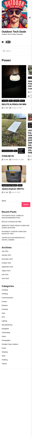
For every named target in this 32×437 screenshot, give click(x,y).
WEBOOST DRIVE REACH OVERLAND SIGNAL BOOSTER (15, 227)
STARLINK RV (8, 156)
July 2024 (5, 251)
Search (4, 200)
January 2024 (6, 255)
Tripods (4, 364)
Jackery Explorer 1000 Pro (13, 189)
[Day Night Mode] (6, 42)
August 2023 (6, 270)
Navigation (5, 329)
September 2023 (7, 267)
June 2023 (5, 278)
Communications (7, 151)
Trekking (5, 360)
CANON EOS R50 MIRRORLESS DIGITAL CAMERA (13, 239)
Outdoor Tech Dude (14, 31)
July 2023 (5, 274)
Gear (10, 100)
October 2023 (6, 263)
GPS (3, 317)
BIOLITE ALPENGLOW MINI (14, 104)
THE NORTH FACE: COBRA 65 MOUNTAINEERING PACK (12, 217)
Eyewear (5, 305)
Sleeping (5, 352)
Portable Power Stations (21, 151)
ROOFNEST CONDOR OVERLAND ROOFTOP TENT (14, 233)
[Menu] (30, 18)
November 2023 (7, 259)
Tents (3, 356)
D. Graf (6, 108)
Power (22, 100)
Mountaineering (7, 325)
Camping (5, 100)
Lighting (16, 100)
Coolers (4, 301)
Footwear (5, 309)
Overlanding (6, 332)
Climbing (5, 294)
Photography (6, 340)
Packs (4, 336)
